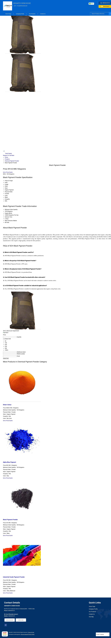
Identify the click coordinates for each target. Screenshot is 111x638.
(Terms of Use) (31, 632)
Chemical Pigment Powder (12, 161)
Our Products (32, 13)
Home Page (8, 13)
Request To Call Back (8, 155)
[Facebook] (5, 626)
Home (6, 157)
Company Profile (20, 13)
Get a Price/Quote (8, 172)
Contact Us (42, 13)
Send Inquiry (8, 153)
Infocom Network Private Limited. (28, 634)
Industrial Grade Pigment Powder (14, 577)
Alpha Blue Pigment (9, 462)
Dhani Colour (7, 405)
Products (7, 159)
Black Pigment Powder (10, 519)
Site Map (91, 616)
